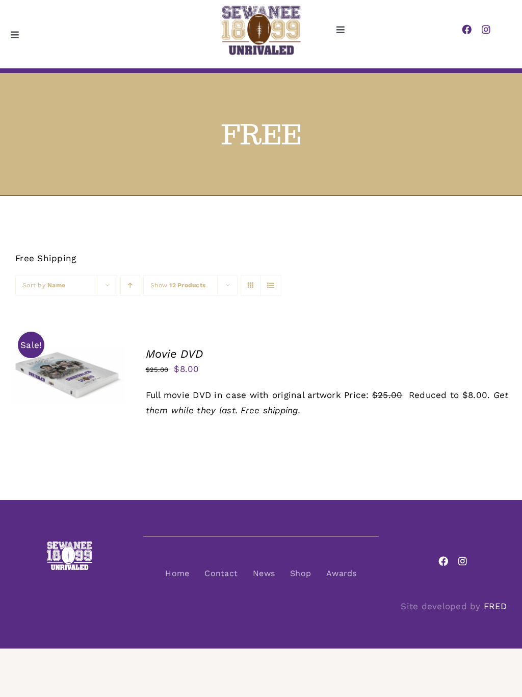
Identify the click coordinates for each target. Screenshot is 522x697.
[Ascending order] (130, 285)
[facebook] (467, 29)
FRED (495, 606)
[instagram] (486, 29)
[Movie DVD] (67, 355)
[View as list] (271, 285)
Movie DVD (174, 353)
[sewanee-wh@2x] (69, 545)
